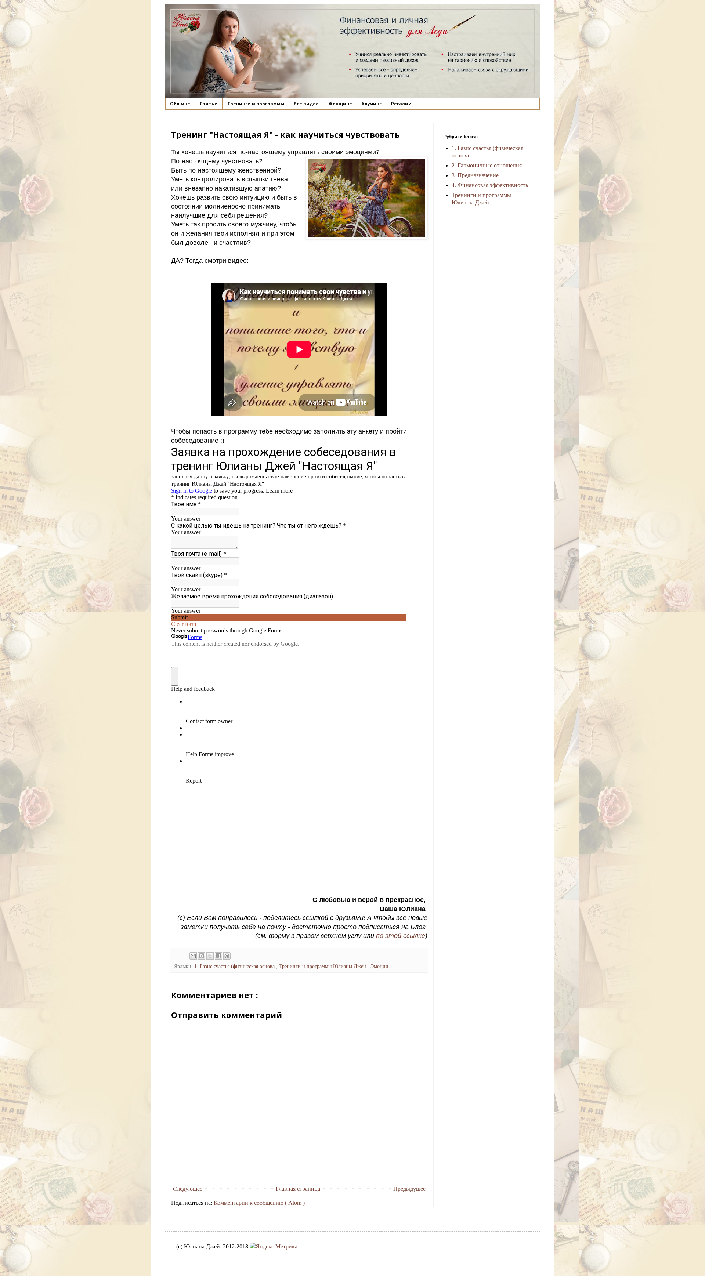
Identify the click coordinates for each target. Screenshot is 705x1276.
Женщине (340, 104)
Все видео (306, 104)
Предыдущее (409, 1189)
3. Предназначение (475, 175)
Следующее (187, 1189)
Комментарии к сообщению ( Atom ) (259, 1203)
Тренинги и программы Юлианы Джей (323, 966)
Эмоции (379, 966)
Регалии (401, 104)
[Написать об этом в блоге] (201, 956)
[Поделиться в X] (210, 956)
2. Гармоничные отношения (487, 165)
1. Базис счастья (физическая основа (235, 966)
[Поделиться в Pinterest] (227, 956)
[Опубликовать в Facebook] (218, 956)
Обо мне (180, 104)
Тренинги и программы (255, 104)
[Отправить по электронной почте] (193, 956)
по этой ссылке (400, 935)
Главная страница (298, 1189)
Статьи (209, 104)
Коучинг (372, 104)
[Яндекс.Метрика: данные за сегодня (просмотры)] (273, 1247)
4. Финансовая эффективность (490, 185)
